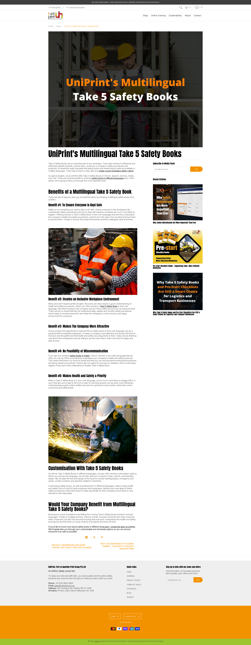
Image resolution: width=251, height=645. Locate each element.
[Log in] (196, 7)
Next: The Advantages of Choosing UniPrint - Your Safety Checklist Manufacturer (117, 546)
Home (50, 26)
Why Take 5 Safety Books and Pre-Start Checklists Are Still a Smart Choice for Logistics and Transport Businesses (176, 313)
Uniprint (97, 641)
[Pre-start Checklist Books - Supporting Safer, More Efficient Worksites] (178, 245)
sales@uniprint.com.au (64, 585)
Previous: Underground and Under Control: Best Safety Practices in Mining (71, 546)
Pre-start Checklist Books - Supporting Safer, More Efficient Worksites (176, 266)
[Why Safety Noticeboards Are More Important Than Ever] (178, 202)
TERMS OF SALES (134, 584)
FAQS (129, 572)
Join (196, 169)
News (58, 26)
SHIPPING (131, 576)
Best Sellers (56, 7)
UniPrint (122, 622)
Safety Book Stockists (77, 7)
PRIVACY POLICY (134, 580)
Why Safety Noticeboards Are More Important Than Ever (174, 222)
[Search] (180, 7)
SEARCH (130, 597)
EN (202, 7)
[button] (86, 537)
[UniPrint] (55, 15)
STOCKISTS (131, 589)
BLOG (129, 593)
